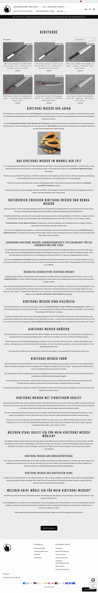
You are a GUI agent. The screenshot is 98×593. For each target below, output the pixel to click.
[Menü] (95, 578)
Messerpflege (45, 11)
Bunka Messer (73, 126)
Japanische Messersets (41, 551)
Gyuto (85, 291)
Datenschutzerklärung (62, 551)
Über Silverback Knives (62, 569)
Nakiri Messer (43, 235)
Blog (60, 11)
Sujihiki (65, 276)
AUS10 (62, 483)
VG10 (54, 483)
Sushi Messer (22, 123)
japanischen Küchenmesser (54, 128)
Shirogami (52, 466)
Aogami (70, 466)
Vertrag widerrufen (89, 589)
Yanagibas (73, 255)
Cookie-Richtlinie (60, 554)
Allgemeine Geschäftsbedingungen (62, 562)
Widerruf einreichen (49, 528)
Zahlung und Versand (61, 557)
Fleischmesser (8, 126)
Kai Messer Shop (54, 7)
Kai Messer (37, 554)
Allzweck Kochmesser (54, 321)
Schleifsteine (23, 11)
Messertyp (13, 190)
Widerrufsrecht (59, 566)
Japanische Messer (26, 7)
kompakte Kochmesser (43, 216)
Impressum (58, 548)
